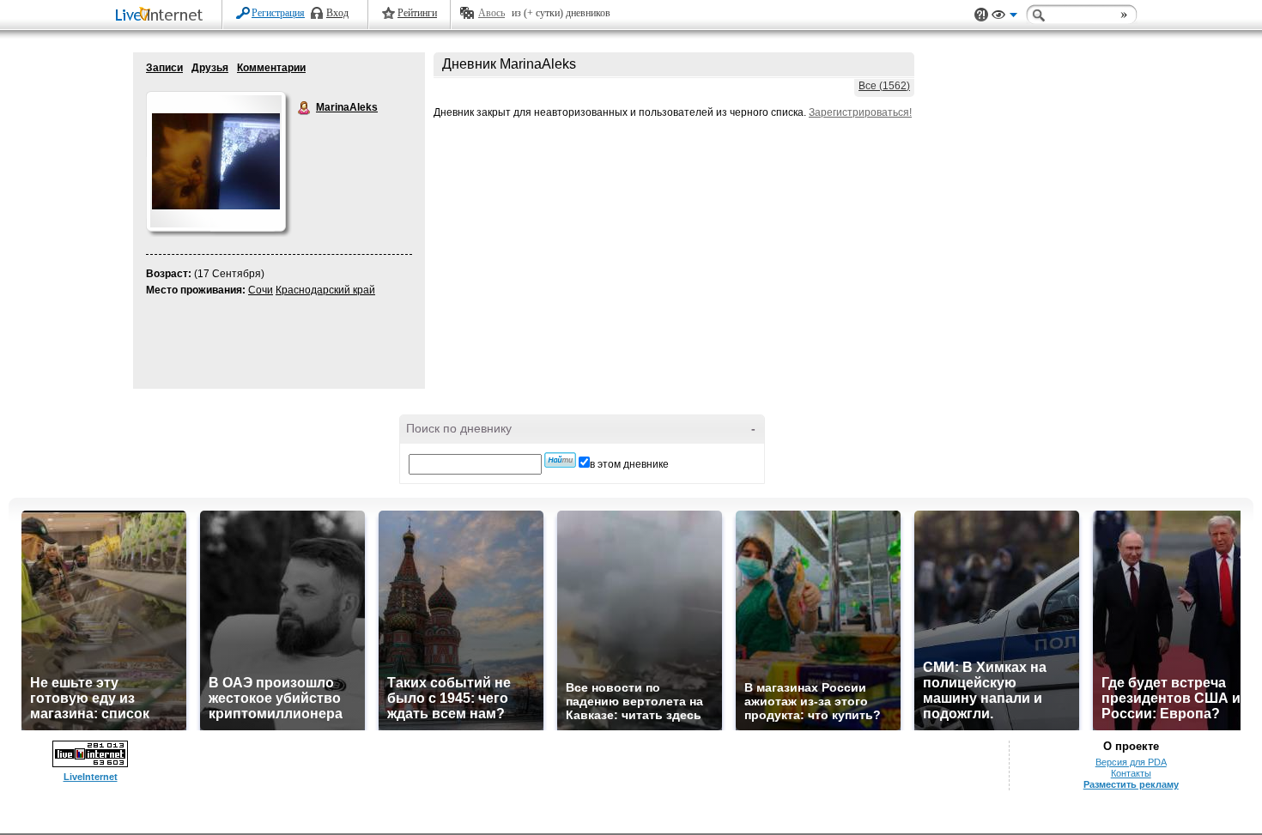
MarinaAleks (305, 108)
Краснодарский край (325, 290)
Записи (164, 68)
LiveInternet (162, 16)
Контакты (1131, 773)
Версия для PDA (1131, 762)
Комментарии (271, 68)
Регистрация (278, 13)
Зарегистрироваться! (860, 112)
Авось (491, 13)
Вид (1004, 17)
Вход (337, 13)
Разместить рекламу (1131, 784)
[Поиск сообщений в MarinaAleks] (560, 460)
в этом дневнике (629, 464)
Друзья (209, 68)
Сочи (260, 290)
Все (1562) (884, 86)
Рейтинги (417, 13)
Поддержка (981, 15)
